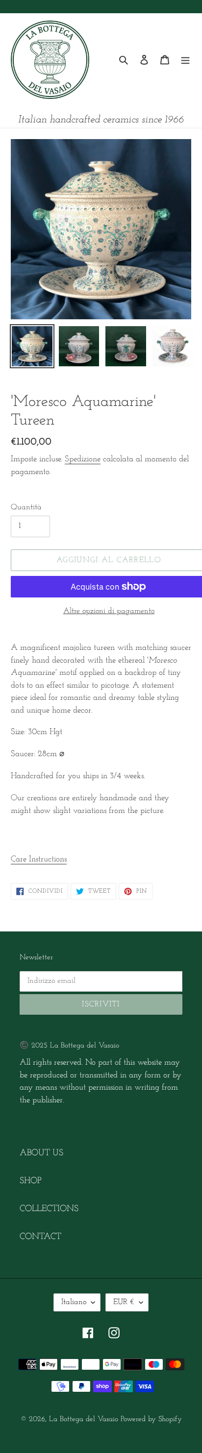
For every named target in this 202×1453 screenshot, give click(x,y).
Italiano (73, 1302)
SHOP (31, 1181)
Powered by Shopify (151, 1419)
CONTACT (40, 1237)
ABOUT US (41, 1153)
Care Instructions (39, 859)
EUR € (123, 1302)
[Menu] (185, 59)
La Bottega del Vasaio (83, 1419)
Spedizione (83, 459)
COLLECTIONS (49, 1209)
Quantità (26, 507)
